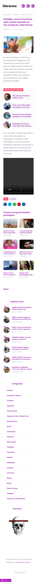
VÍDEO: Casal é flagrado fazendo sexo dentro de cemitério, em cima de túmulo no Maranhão (21, 318)
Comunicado (11, 432)
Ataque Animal (11, 411)
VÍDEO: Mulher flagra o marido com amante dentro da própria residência (20, 348)
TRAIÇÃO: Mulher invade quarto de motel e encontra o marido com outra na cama (21, 338)
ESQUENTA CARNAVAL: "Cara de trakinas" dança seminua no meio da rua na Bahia (22, 368)
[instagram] (16, 567)
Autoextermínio (11, 421)
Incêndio (9, 457)
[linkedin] (23, 204)
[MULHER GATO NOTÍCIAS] (9, 6)
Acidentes (10, 401)
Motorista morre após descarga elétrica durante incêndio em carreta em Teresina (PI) (26, 253)
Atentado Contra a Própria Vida (17, 416)
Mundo (9, 483)
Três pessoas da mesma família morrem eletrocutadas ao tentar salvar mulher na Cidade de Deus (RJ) (21, 97)
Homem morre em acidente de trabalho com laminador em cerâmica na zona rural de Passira (21, 116)
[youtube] (20, 567)
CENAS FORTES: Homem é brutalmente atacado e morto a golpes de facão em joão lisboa (21, 358)
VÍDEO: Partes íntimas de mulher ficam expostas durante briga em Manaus (22, 328)
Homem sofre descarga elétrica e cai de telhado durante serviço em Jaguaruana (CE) (10, 232)
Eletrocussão (11, 442)
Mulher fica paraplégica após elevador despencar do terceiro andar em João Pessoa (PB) (26, 274)
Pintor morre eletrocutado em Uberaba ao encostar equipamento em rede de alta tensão (21, 106)
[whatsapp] (14, 204)
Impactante (10, 452)
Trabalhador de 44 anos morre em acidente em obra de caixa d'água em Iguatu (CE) (10, 253)
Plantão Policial (12, 488)
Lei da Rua (10, 473)
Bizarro (9, 426)
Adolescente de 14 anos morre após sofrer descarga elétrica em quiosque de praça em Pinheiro (21, 125)
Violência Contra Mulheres (15, 499)
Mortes (9, 478)
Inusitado (9, 468)
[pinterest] (19, 204)
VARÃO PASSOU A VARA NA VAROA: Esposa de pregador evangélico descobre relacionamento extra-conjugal (22, 308)
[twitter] (10, 204)
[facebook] (5, 204)
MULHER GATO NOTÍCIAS (23, 562)
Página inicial (7, 14)
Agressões (10, 406)
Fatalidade (16, 14)
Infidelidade (10, 463)
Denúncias (10, 437)
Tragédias (9, 493)
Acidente (9, 390)
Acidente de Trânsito (13, 395)
